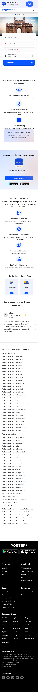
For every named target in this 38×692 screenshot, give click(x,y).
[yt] (22, 677)
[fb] (3, 677)
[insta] (12, 677)
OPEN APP (29, 4)
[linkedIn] (17, 677)
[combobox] (19, 37)
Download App (19, 178)
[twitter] (8, 677)
